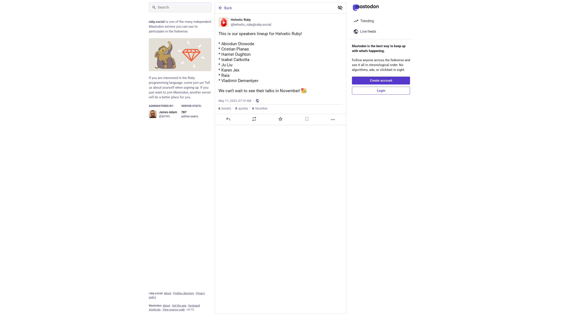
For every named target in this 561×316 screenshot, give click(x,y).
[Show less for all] (340, 7)
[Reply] (228, 119)
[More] (333, 119)
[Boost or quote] (254, 119)
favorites (259, 108)
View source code (174, 309)
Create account (381, 81)
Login (381, 91)
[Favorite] (280, 119)
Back (228, 8)
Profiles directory (183, 293)
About (167, 293)
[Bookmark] (306, 119)
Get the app (179, 305)
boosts (224, 108)
